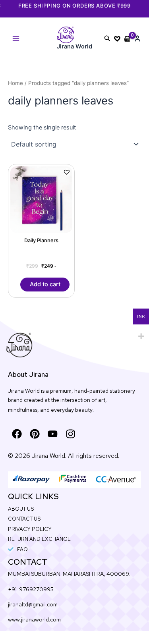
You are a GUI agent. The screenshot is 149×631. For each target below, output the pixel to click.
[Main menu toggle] (16, 38)
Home (15, 83)
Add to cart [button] (45, 284)
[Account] (137, 38)
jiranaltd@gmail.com (33, 604)
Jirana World (74, 46)
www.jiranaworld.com (34, 619)
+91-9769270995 (31, 589)
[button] (107, 38)
